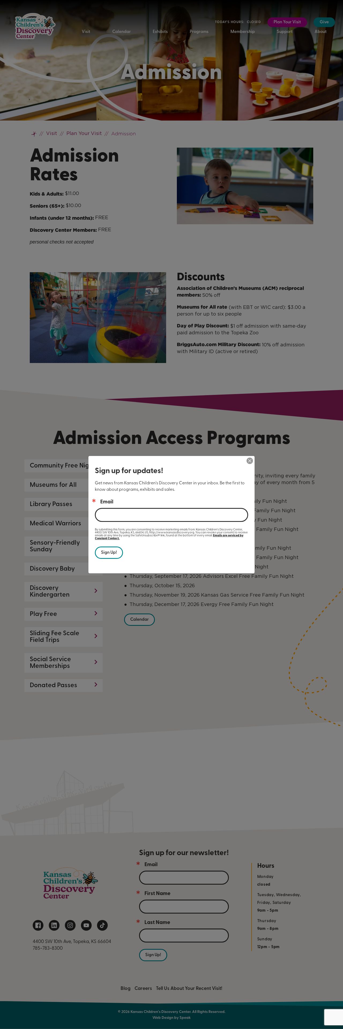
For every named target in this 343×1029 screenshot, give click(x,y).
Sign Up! (109, 553)
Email (106, 502)
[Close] (250, 461)
